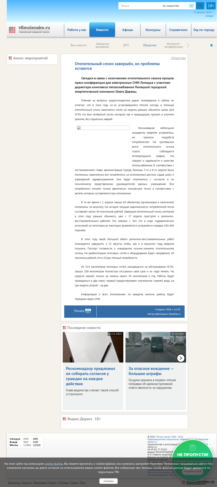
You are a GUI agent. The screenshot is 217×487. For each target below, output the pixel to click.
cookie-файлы (54, 464)
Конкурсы (153, 30)
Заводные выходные (102, 45)
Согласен (108, 481)
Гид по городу (203, 30)
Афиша (127, 30)
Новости (102, 30)
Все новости (79, 45)
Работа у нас (76, 30)
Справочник (178, 30)
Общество (149, 45)
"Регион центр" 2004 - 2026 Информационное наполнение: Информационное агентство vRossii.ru (177, 439)
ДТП (126, 45)
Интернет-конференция (173, 45)
